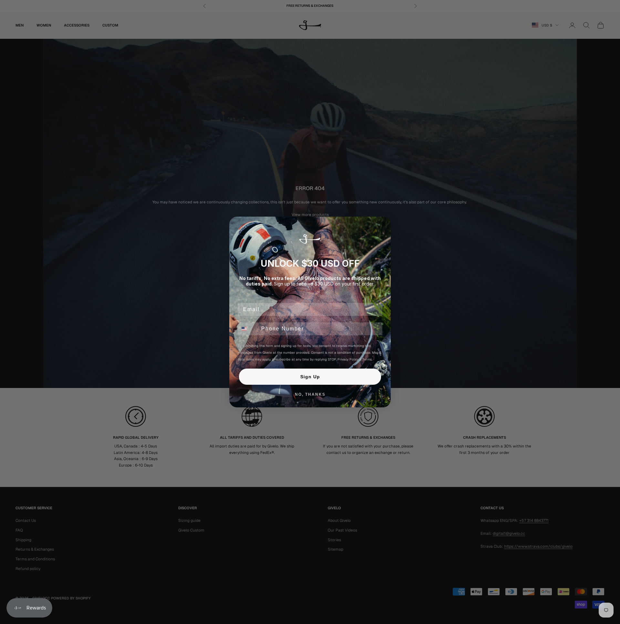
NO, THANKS (310, 394)
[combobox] (248, 329)
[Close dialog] (384, 224)
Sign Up (310, 376)
